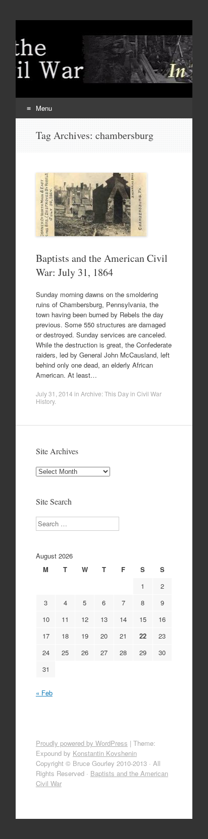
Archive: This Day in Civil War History (99, 397)
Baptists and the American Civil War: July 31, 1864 (102, 265)
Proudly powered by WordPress (82, 743)
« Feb (44, 692)
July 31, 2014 (54, 393)
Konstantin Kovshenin (105, 753)
